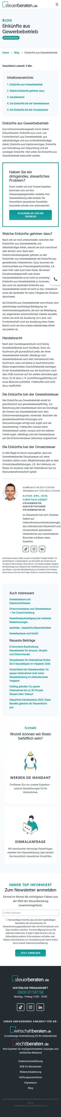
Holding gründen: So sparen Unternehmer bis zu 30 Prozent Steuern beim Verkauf (26, 690)
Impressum (30, 1082)
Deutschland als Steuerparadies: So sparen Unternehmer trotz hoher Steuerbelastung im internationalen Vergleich (29, 675)
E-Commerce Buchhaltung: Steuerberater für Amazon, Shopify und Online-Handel (28, 650)
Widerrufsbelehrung (30, 1071)
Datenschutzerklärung (37, 943)
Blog (30, 1088)
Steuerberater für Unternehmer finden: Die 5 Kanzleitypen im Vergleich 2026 (30, 661)
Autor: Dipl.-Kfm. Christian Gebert (35, 497)
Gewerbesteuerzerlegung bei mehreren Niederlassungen (30, 620)
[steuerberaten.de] (20, 4)
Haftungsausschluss (30, 1077)
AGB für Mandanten (30, 1066)
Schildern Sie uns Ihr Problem (30, 215)
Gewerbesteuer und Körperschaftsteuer (19, 601)
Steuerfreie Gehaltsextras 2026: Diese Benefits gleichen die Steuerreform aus (30, 703)
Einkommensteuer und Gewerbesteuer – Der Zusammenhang (30, 610)
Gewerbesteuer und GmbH (23, 633)
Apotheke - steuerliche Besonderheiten (30, 627)
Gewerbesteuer (11, 37)
